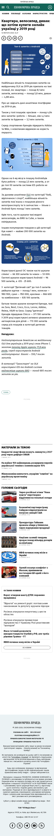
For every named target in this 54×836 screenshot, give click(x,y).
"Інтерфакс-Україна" (19, 757)
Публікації (15, 14)
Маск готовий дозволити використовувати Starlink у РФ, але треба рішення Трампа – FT (26, 634)
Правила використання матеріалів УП (27, 738)
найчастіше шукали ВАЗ (15, 370)
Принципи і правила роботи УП (27, 742)
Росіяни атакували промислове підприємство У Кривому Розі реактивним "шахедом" (26, 623)
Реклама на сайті (20, 732)
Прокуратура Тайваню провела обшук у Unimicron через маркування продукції (34, 525)
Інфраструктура (40, 14)
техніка (5, 392)
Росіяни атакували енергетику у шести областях (25, 613)
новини (5, 14)
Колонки (26, 14)
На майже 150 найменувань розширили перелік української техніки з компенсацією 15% (27, 464)
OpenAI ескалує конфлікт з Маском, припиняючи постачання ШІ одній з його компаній (34, 571)
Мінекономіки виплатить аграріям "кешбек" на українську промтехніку (27, 475)
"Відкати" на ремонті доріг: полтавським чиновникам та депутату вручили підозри (26, 605)
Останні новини (12, 590)
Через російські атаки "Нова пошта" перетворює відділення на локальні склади (35, 495)
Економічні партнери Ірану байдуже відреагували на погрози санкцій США (33, 510)
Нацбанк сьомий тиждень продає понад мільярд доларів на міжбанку (35, 540)
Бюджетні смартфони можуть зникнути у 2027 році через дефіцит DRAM (27, 453)
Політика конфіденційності (27, 735)
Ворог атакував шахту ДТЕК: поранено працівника (24, 596)
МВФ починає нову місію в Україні (33, 554)
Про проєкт (35, 732)
